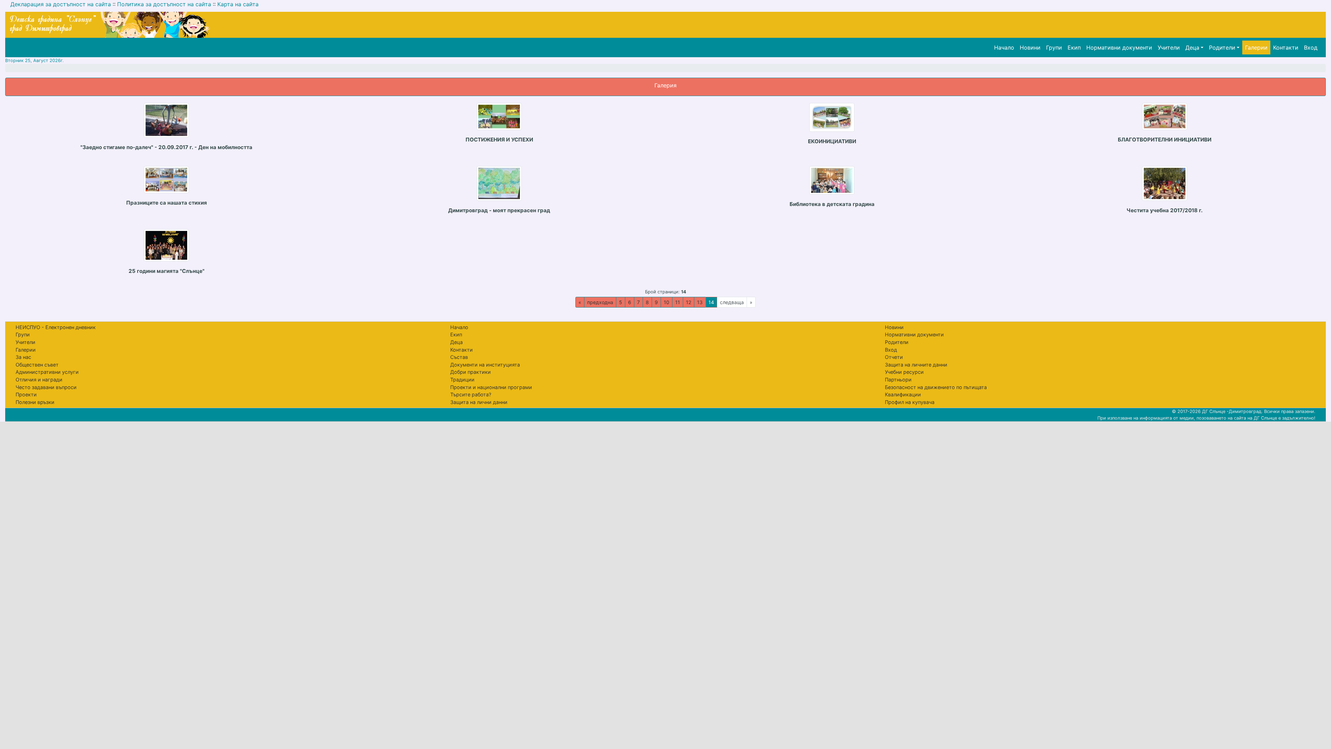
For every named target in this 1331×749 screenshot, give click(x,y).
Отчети (894, 357)
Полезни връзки (35, 402)
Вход (1310, 47)
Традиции (462, 379)
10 (666, 302)
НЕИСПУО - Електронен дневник (56, 327)
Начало (1004, 47)
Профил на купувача (909, 402)
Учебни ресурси (904, 372)
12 (688, 302)
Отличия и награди (39, 379)
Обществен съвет (37, 365)
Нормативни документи (1119, 47)
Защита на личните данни (916, 365)
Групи (1054, 47)
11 (677, 302)
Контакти (1285, 47)
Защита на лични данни (478, 402)
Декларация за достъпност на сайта (60, 4)
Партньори (898, 379)
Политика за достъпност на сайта (164, 4)
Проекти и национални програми (491, 387)
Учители (1169, 47)
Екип (1074, 47)
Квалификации (903, 394)
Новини (1030, 47)
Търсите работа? (470, 394)
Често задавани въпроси (46, 387)
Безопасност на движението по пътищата (936, 387)
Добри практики (470, 372)
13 (700, 302)
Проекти (26, 394)
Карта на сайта (238, 4)
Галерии (1256, 47)
